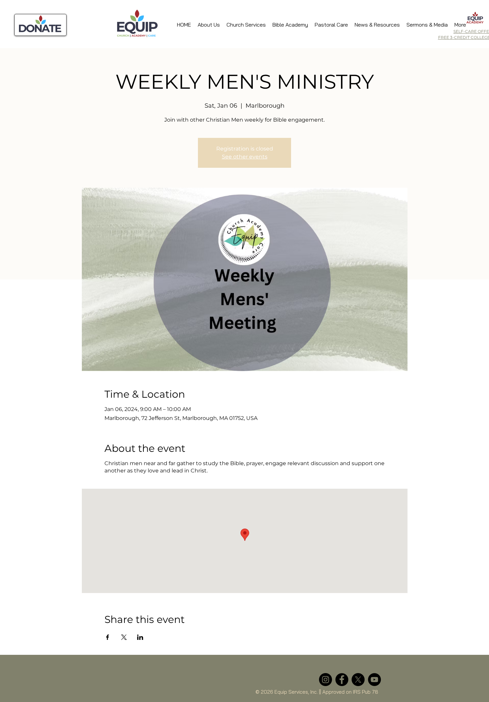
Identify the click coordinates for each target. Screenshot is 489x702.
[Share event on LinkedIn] (140, 637)
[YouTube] (374, 679)
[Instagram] (325, 679)
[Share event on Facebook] (107, 637)
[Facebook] (341, 679)
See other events (244, 156)
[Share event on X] (124, 637)
